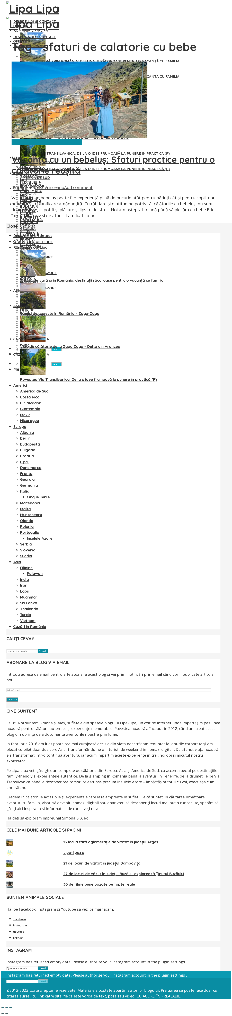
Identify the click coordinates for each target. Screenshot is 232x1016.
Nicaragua (29, 420)
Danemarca (30, 467)
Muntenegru (31, 514)
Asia (17, 305)
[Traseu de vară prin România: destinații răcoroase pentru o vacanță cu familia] (33, 274)
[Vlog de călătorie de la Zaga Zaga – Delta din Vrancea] (33, 340)
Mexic (25, 414)
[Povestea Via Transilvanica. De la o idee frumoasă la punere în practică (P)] (33, 373)
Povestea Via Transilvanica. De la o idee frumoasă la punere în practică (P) (95, 153)
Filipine (26, 567)
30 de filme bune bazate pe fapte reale (99, 884)
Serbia (26, 544)
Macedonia (30, 503)
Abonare (12, 699)
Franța (27, 239)
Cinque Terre (40, 242)
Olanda (26, 520)
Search (56, 364)
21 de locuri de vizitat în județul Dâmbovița (101, 863)
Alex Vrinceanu (49, 187)
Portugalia (29, 532)
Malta (25, 508)
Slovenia (27, 550)
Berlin (25, 438)
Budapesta (30, 444)
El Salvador (30, 403)
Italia (24, 491)
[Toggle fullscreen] (6, 1007)
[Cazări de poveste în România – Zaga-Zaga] (33, 307)
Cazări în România (29, 626)
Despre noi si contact (34, 37)
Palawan (35, 573)
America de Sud (35, 177)
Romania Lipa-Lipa (30, 247)
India (24, 579)
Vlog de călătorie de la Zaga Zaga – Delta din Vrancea (70, 346)
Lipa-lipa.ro (73, 852)
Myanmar (28, 597)
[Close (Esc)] (2, 1007)
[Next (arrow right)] (6, 1013)
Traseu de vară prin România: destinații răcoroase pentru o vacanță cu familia (100, 61)
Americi (20, 385)
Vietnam (27, 620)
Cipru (25, 230)
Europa (19, 426)
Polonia (27, 526)
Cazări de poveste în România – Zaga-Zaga (59, 313)
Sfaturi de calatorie (63, 142)
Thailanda (29, 609)
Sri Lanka (28, 603)
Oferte (19, 241)
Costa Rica (30, 182)
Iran (23, 585)
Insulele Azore (39, 538)
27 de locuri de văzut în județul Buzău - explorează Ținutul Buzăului (123, 873)
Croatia (28, 226)
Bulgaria (29, 221)
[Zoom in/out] (10, 1007)
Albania (27, 432)
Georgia (28, 244)
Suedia (26, 555)
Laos (24, 591)
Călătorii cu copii (28, 142)
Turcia (25, 614)
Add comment (78, 187)
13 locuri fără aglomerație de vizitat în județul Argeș (110, 842)
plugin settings (172, 961)
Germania (29, 485)
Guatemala (31, 191)
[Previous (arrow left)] (2, 1013)
